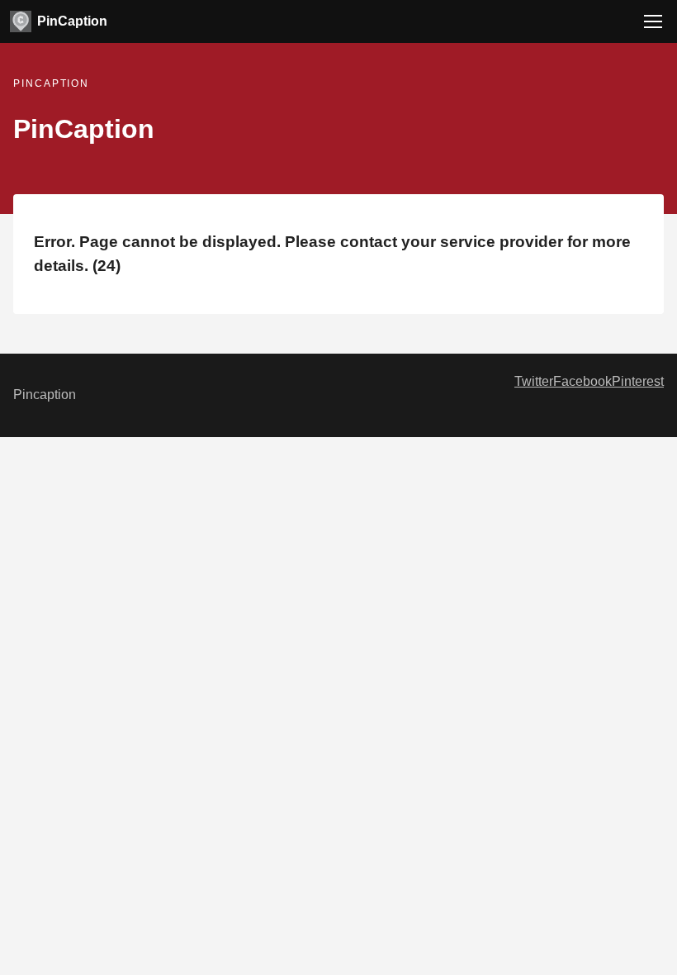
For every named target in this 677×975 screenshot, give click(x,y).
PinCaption (72, 21)
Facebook (582, 381)
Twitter (533, 381)
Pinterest (638, 381)
